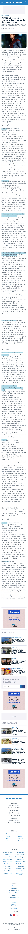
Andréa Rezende (7, 861)
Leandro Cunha (20, 871)
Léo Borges (8, 854)
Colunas (14, 902)
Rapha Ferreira (20, 864)
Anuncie (14, 895)
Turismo (20, 841)
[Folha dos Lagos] (14, 2)
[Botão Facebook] (11, 915)
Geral (7, 834)
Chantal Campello (20, 857)
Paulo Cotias (20, 866)
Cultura (8, 841)
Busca (26, 2)
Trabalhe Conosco (14, 890)
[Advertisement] (14, 10)
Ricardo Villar (20, 852)
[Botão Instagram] (17, 915)
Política (8, 836)
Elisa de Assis (7, 864)
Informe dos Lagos (20, 861)
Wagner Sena (20, 859)
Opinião (20, 836)
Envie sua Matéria (14, 893)
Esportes (20, 834)
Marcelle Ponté (8, 873)
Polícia (8, 838)
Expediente (14, 888)
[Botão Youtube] (14, 915)
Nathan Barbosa (7, 852)
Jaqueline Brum (7, 859)
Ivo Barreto (8, 868)
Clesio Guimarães (7, 866)
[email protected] (14, 805)
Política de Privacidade (14, 905)
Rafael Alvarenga (20, 854)
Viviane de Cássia (7, 857)
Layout (11, 928)
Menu (2, 2)
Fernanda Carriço (20, 868)
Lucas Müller (7, 871)
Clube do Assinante (14, 897)
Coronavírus (20, 838)
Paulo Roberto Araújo (20, 873)
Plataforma (11, 929)
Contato (14, 886)
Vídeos (14, 900)
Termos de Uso (14, 908)
